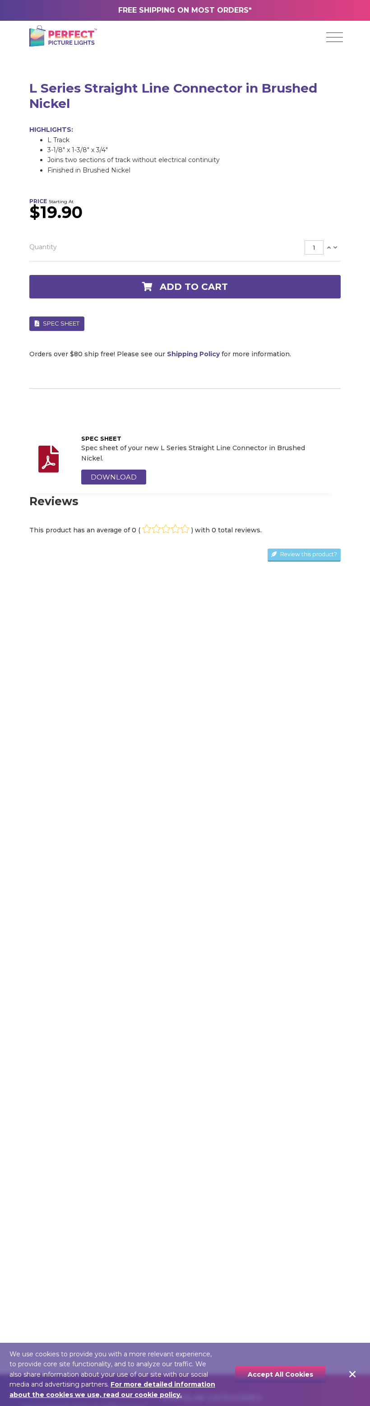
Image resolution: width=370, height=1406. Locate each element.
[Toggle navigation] (334, 37)
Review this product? (308, 554)
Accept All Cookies (280, 1374)
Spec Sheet (60, 323)
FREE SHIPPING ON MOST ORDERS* (185, 10)
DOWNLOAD (114, 477)
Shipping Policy (193, 354)
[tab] (185, 247)
